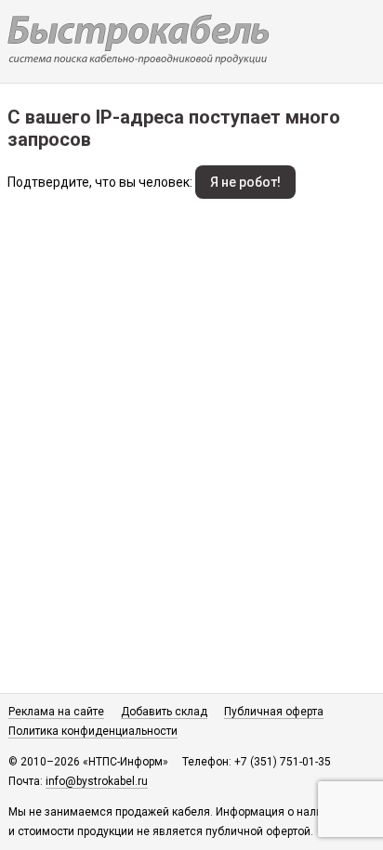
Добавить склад (164, 711)
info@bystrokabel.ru (97, 781)
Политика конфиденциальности (93, 731)
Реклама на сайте (56, 711)
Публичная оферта (274, 711)
